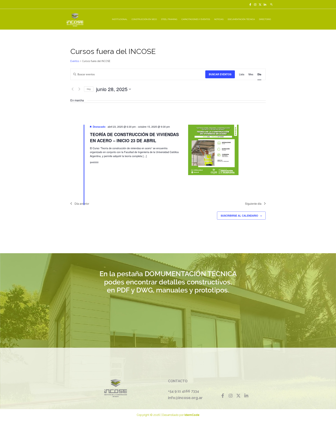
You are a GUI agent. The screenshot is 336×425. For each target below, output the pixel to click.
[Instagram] (255, 4)
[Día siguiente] (79, 89)
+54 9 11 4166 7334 (183, 391)
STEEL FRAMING (169, 19)
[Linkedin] (265, 4)
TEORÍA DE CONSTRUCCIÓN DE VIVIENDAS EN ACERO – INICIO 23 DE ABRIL (134, 137)
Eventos (74, 61)
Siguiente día (253, 204)
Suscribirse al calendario (239, 215)
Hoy (89, 88)
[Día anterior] (72, 89)
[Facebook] (250, 4)
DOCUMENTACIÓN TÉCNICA (241, 19)
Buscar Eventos (220, 74)
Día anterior (82, 204)
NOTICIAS (218, 19)
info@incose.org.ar (185, 397)
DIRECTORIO (265, 19)
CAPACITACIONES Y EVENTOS (195, 19)
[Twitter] (260, 4)
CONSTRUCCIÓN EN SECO (144, 19)
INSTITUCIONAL (119, 19)
